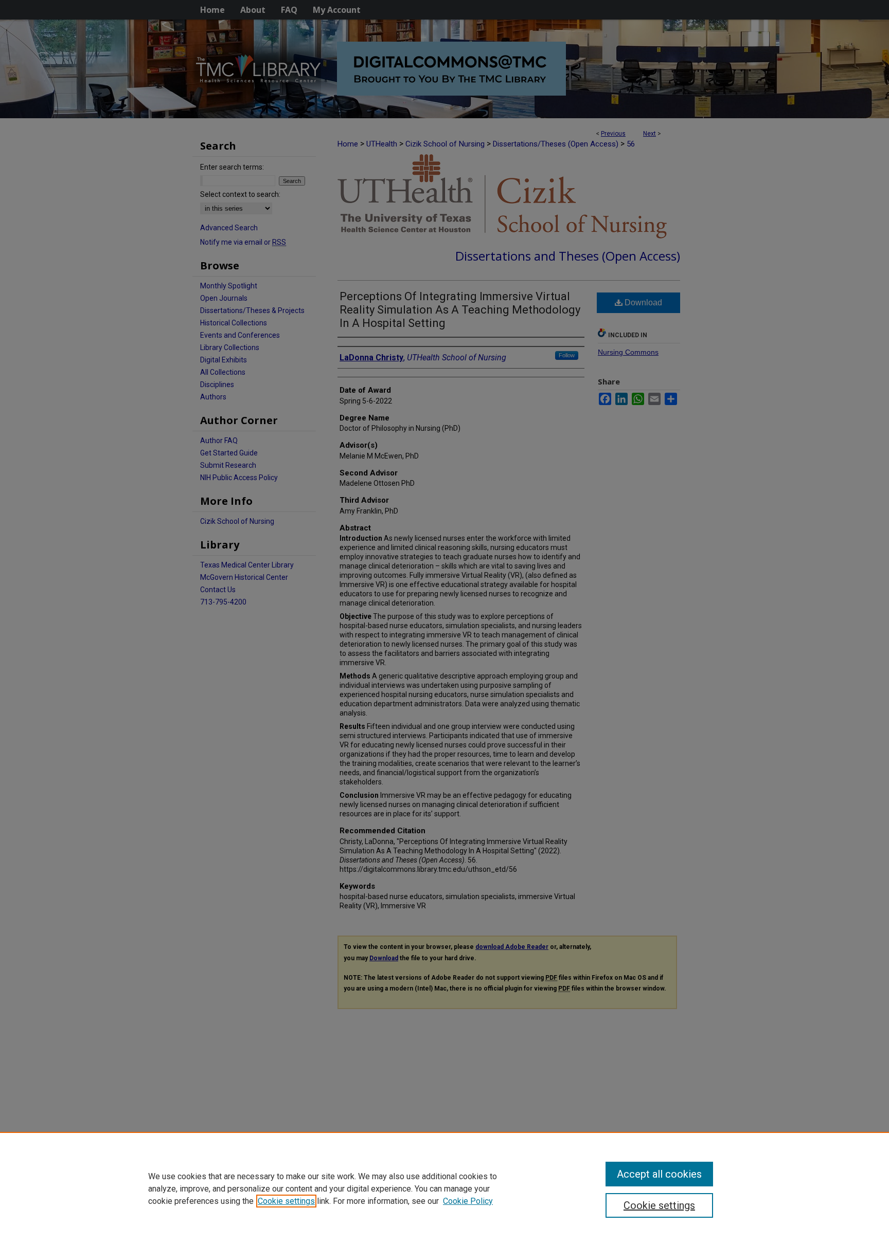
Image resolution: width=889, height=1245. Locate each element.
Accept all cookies (659, 1174)
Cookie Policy (468, 1201)
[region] (444, 1188)
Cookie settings (286, 1201)
